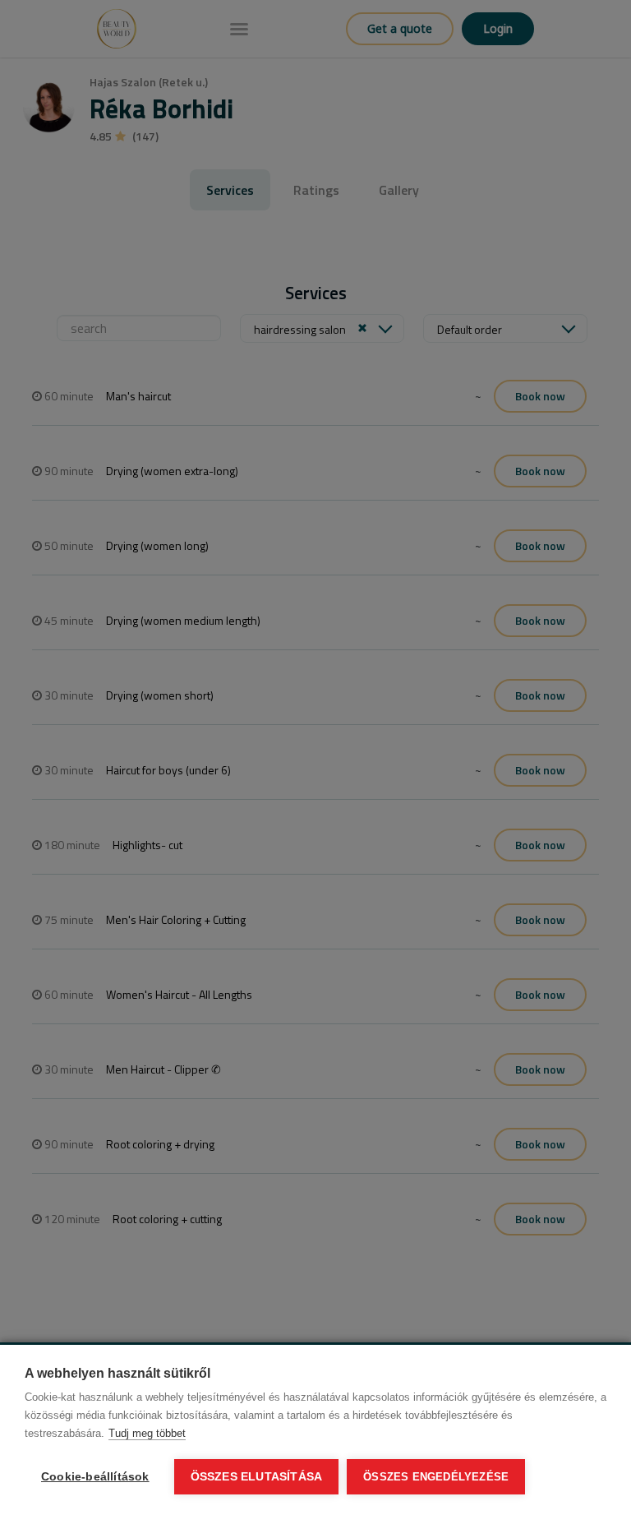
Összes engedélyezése (436, 1477)
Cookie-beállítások (95, 1477)
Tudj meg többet (147, 1433)
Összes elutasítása (257, 1477)
